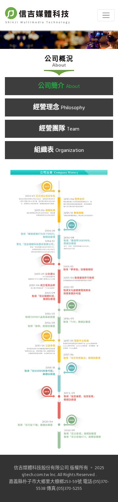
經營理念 (59, 107)
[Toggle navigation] (106, 15)
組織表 (59, 150)
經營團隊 (59, 129)
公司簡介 (59, 86)
